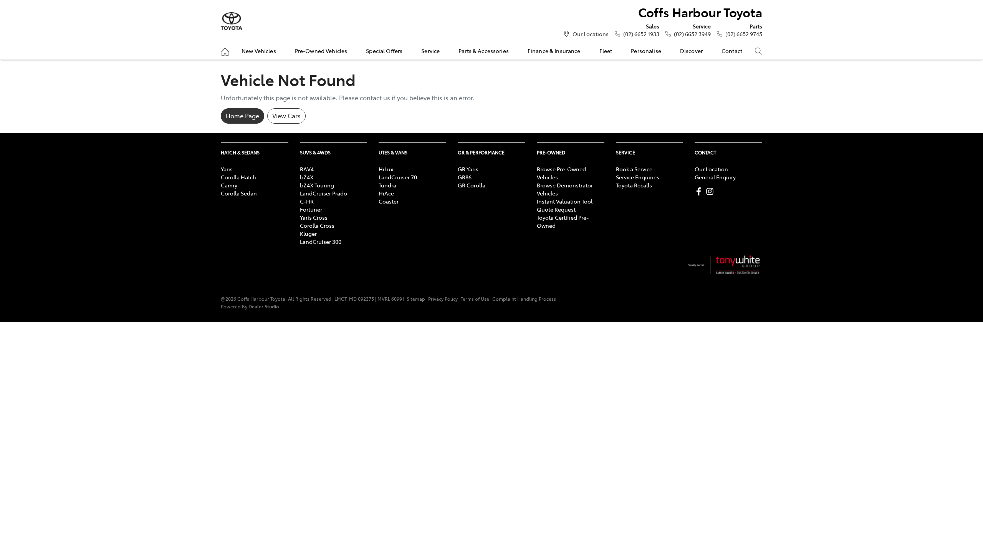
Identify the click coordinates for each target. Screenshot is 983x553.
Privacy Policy (443, 299)
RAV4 (307, 169)
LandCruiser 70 (398, 177)
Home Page (242, 115)
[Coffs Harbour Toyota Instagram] (711, 191)
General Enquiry (715, 177)
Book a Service (634, 169)
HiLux (386, 169)
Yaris (227, 169)
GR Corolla (471, 185)
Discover (691, 51)
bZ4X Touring (317, 185)
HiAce (386, 193)
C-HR (307, 201)
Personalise (646, 51)
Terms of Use (475, 299)
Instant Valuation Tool (564, 201)
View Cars (286, 115)
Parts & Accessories (483, 51)
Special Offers (384, 51)
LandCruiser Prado (323, 193)
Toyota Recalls (634, 185)
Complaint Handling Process (524, 299)
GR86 (465, 177)
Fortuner (311, 209)
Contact (732, 51)
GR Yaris (468, 169)
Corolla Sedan (239, 193)
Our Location (711, 169)
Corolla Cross (317, 225)
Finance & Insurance (554, 51)
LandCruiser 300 (320, 241)
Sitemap (416, 299)
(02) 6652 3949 (692, 34)
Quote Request (556, 209)
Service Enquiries (637, 177)
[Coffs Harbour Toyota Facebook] (700, 191)
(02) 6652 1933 (641, 34)
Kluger (308, 233)
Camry (229, 185)
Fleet (605, 51)
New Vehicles (259, 51)
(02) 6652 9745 (743, 34)
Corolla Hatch (238, 177)
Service (430, 51)
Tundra (387, 185)
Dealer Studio (263, 306)
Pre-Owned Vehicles (321, 51)
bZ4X (306, 177)
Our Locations (591, 34)
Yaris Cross (314, 217)
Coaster (389, 201)
